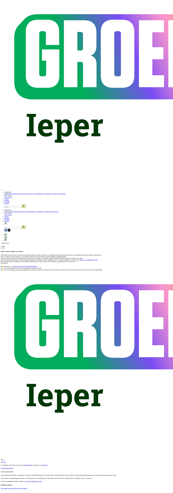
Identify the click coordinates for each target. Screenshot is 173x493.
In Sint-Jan (31, 194)
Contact (6, 203)
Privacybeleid (9, 468)
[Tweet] (5, 238)
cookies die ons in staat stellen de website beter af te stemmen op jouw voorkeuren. (32, 492)
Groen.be (3, 462)
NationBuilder (28, 465)
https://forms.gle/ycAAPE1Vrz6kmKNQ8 (25, 266)
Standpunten (7, 194)
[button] (5, 224)
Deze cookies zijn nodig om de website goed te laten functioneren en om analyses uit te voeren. (37, 488)
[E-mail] (5, 240)
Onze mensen (8, 197)
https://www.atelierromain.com (89, 260)
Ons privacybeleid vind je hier (33, 481)
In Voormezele (61, 194)
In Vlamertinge (46, 194)
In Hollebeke (38, 194)
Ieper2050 (25, 194)
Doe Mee (7, 202)
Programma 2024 (17, 194)
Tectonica (45, 465)
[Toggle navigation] (1, 189)
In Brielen (54, 194)
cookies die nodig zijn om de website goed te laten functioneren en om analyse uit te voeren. (40, 490)
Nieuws (6, 198)
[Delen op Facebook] (5, 235)
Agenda (6, 200)
